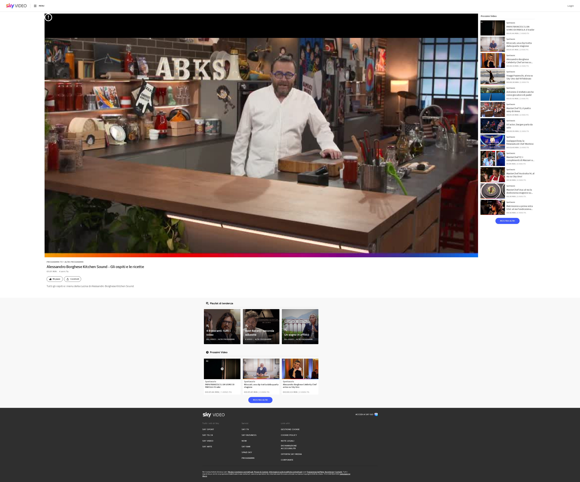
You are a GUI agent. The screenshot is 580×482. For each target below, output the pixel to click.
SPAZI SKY (247, 452)
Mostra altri (507, 221)
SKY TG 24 (207, 435)
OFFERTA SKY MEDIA (291, 454)
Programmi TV (55, 262)
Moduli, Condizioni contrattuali (240, 472)
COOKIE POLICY (289, 435)
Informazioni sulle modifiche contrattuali (285, 472)
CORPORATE (287, 460)
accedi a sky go (364, 414)
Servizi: (245, 423)
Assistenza (329, 472)
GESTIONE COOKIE (290, 429)
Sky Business (249, 435)
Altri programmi (74, 262)
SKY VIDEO (207, 441)
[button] (55, 279)
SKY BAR (246, 446)
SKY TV (245, 429)
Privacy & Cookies (261, 472)
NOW (244, 441)
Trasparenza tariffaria (315, 472)
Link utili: (285, 423)
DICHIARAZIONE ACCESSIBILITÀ (289, 447)
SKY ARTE (207, 446)
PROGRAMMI (248, 458)
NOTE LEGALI (287, 441)
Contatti (338, 472)
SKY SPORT (208, 429)
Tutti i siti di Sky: (210, 423)
